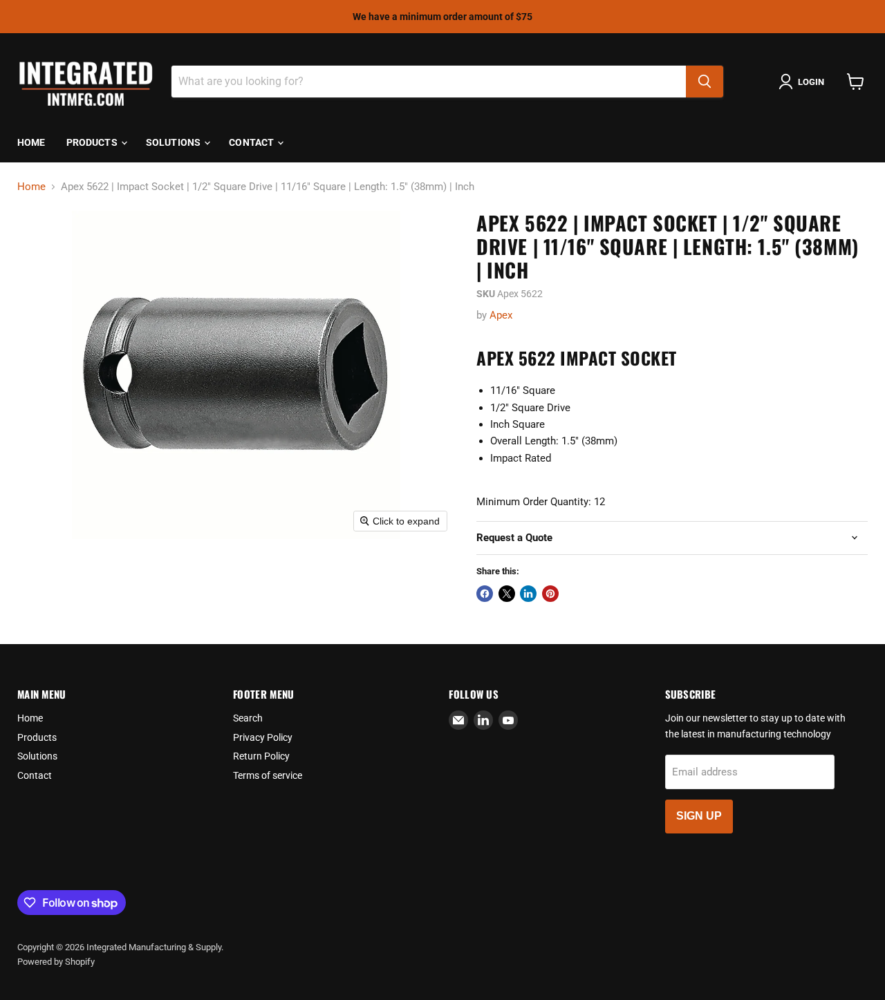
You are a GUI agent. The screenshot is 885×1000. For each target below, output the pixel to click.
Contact (252, 142)
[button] (804, 81)
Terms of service (267, 775)
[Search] (704, 81)
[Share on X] (507, 593)
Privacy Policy (262, 737)
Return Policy (261, 756)
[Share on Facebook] (484, 593)
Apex (501, 315)
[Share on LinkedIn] (528, 593)
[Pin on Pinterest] (550, 593)
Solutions (174, 142)
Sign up (699, 816)
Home (31, 142)
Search (248, 718)
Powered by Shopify (56, 961)
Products (93, 142)
